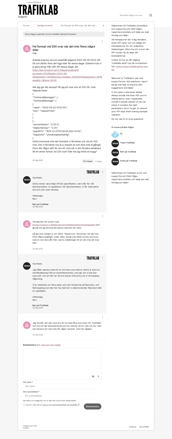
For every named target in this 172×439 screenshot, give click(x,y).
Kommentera (92, 406)
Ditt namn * (28, 382)
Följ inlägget (88, 161)
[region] (62, 102)
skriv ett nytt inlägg (50, 345)
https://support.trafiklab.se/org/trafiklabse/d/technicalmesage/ (63, 225)
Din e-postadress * (31, 392)
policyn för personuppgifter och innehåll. (60, 405)
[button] (93, 376)
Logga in (132, 426)
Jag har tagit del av (51, 405)
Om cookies (144, 426)
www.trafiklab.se (35, 2)
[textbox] (62, 361)
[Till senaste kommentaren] (104, 25)
